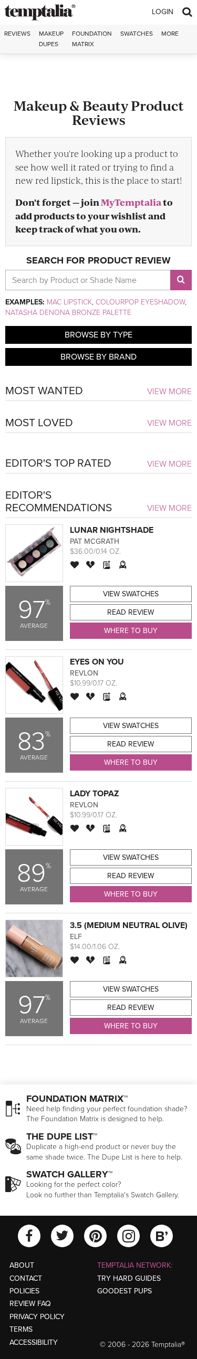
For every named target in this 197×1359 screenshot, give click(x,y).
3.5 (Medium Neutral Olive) (129, 925)
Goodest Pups (124, 1291)
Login (162, 11)
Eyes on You (97, 662)
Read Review (130, 612)
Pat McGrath (94, 541)
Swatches (136, 33)
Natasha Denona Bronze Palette (68, 312)
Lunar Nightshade (111, 530)
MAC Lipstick (69, 302)
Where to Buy (131, 630)
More (170, 33)
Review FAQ (30, 1303)
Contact (25, 1278)
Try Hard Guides (129, 1278)
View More (169, 391)
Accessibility (33, 1342)
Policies (24, 1291)
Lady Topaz (94, 793)
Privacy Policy (37, 1316)
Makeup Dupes (51, 38)
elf (76, 936)
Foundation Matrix (92, 38)
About (21, 1265)
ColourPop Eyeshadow (140, 302)
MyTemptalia (131, 202)
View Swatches (131, 593)
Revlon (84, 673)
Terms (21, 1329)
